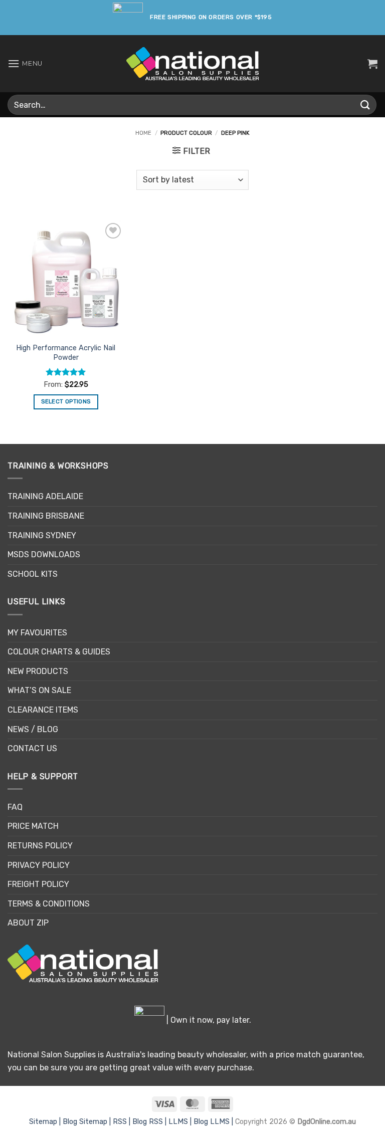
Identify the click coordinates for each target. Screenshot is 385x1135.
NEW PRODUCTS (38, 671)
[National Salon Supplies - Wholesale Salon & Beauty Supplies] (192, 64)
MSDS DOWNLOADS (44, 554)
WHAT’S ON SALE (39, 690)
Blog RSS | (150, 1121)
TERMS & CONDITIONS (49, 904)
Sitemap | (46, 1121)
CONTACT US (32, 748)
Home (143, 133)
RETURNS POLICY (40, 845)
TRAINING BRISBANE (46, 516)
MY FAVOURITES (37, 632)
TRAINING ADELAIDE (45, 496)
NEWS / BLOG (33, 729)
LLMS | (181, 1121)
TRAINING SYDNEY (42, 535)
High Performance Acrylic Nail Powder (65, 353)
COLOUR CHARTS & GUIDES (59, 651)
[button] (25, 63)
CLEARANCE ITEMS (43, 710)
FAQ (15, 807)
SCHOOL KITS (33, 574)
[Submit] (365, 104)
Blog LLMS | (214, 1121)
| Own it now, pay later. (207, 1020)
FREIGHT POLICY (38, 884)
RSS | (122, 1121)
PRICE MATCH (33, 826)
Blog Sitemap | (88, 1121)
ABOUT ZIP (28, 923)
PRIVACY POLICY (39, 865)
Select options (65, 401)
